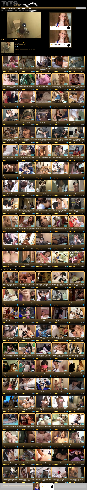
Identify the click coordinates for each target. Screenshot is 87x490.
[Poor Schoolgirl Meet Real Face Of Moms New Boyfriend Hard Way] (60, 307)
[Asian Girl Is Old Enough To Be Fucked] (60, 56)
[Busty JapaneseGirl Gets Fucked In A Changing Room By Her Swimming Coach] (27, 144)
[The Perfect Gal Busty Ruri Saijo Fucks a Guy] (27, 233)
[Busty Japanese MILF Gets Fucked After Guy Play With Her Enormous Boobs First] (10, 251)
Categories (12, 8)
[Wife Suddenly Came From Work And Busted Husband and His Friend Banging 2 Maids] (43, 162)
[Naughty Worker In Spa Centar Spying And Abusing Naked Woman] (60, 360)
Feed (30, 8)
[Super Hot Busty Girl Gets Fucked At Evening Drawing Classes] (10, 307)
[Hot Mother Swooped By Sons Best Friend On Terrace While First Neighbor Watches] (60, 162)
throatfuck (43, 48)
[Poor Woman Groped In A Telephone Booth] (27, 73)
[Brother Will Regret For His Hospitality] (27, 56)
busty (18, 48)
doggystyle (17, 49)
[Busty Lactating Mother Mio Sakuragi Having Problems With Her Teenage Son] (76, 360)
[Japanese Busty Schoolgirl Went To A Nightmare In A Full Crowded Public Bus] (10, 325)
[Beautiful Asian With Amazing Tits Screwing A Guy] (60, 431)
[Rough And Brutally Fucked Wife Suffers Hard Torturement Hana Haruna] (76, 109)
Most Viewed (21, 8)
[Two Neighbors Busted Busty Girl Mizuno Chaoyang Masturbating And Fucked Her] (27, 109)
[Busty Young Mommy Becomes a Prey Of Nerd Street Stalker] (27, 180)
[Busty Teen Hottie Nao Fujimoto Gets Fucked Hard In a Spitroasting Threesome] (10, 396)
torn (36, 48)
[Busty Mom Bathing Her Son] (10, 215)
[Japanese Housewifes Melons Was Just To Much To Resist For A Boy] (76, 127)
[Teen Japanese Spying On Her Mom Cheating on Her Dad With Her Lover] (27, 251)
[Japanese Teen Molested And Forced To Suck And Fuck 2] (43, 180)
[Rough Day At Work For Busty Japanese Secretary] (76, 307)
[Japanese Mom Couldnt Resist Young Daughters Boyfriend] (43, 251)
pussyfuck (22, 49)
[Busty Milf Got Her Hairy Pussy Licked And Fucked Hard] (60, 289)
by (27, 48)
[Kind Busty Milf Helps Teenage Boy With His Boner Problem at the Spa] (76, 233)
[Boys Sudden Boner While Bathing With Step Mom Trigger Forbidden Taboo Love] (60, 73)
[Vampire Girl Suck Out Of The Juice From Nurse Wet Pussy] (60, 413)
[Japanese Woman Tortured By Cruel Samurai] (43, 198)
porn (31, 49)
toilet (34, 48)
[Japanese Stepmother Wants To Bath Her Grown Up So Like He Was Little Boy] (10, 144)
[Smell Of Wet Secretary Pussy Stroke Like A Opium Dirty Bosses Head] (10, 467)
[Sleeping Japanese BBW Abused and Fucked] (76, 378)
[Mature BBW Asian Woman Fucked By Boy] (43, 73)
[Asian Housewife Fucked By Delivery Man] (76, 56)
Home (3, 8)
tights (39, 48)
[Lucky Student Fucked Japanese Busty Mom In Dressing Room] (10, 289)
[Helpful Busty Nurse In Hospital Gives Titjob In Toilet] (10, 431)
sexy (21, 48)
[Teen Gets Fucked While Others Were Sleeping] (10, 56)
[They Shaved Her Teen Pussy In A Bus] (60, 180)
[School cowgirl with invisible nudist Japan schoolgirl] (76, 342)
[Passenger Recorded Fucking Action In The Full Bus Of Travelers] (76, 289)
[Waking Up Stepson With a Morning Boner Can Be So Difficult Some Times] (10, 73)
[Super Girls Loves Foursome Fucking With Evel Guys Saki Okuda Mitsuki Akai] (43, 109)
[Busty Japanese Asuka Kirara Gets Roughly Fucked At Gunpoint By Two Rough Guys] (60, 449)
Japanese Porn (22, 44)
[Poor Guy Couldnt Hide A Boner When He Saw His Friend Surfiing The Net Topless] (27, 325)
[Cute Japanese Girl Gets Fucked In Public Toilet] (43, 144)
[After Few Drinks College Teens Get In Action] (27, 378)
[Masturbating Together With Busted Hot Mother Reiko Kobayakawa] (27, 396)
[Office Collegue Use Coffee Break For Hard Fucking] (43, 467)
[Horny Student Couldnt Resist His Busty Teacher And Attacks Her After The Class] (76, 413)
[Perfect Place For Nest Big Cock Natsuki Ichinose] (60, 198)
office (23, 48)
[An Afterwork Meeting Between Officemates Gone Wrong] (10, 233)
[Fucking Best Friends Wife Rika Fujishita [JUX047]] (27, 271)
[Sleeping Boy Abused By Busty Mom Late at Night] (76, 271)
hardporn (26, 49)
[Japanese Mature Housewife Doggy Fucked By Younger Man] (27, 289)
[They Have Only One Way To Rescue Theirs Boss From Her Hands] (43, 56)
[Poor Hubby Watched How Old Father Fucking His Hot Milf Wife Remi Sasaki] (76, 467)
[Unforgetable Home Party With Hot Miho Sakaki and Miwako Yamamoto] (27, 449)
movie (34, 49)
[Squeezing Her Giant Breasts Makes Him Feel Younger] (76, 180)
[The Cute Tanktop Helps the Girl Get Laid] (60, 396)
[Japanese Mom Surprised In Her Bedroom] (43, 215)
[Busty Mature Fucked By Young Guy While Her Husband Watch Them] (27, 198)
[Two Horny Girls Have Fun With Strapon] (10, 109)
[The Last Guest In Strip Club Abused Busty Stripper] (27, 307)
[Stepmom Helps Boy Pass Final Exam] (10, 198)
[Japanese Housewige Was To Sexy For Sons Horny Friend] (76, 396)
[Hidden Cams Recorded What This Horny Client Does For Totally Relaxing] (43, 271)
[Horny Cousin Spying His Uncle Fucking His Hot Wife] (43, 307)
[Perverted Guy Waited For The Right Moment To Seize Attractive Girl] (76, 251)
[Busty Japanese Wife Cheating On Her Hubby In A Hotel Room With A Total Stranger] (76, 73)
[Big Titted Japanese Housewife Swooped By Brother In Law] (10, 162)
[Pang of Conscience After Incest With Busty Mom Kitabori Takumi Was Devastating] (76, 325)
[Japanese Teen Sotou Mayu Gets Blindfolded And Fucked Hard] (43, 360)
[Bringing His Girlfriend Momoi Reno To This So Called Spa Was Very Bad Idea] (10, 360)
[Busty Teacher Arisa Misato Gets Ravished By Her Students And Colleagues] (43, 289)
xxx (29, 49)
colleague (31, 48)
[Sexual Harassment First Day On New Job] (60, 251)
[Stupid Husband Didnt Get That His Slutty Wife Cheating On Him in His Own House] (10, 271)
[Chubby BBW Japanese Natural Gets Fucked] (43, 431)
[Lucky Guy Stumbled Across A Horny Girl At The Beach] (60, 144)
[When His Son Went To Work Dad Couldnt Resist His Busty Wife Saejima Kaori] (60, 215)
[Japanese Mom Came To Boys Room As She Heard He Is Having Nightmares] (76, 162)
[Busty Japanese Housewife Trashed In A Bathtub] (10, 342)
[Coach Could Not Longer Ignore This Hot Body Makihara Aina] (10, 378)
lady (26, 48)
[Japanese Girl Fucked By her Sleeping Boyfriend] (43, 325)
